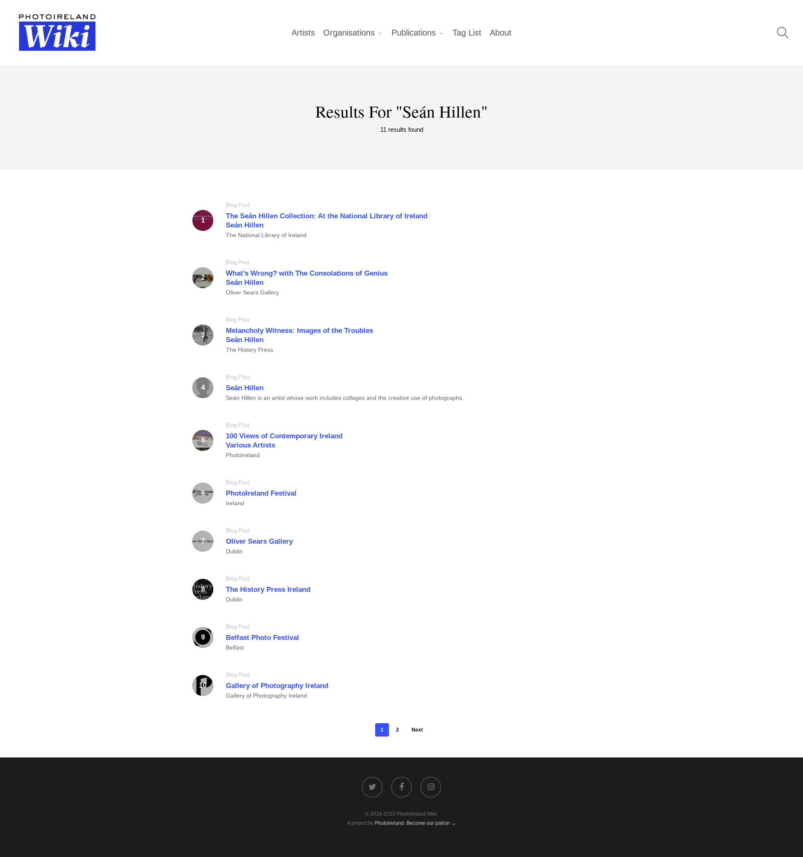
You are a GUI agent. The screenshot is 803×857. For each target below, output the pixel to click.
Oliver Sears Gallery (252, 292)
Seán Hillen (244, 388)
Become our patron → (431, 823)
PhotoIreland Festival (261, 493)
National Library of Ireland (272, 235)
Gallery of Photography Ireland (277, 686)
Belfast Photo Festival (262, 638)
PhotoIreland (243, 455)
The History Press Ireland (268, 590)
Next (417, 730)
